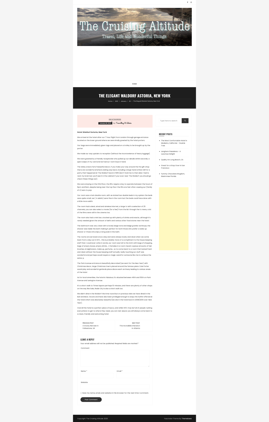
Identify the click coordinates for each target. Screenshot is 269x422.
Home (134, 84)
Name (84, 371)
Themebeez (187, 418)
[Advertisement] (134, 61)
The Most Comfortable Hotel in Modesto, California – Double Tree (174, 143)
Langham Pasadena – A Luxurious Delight (171, 152)
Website (84, 382)
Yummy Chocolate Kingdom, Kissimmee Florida (173, 175)
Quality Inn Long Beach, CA (172, 159)
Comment (85, 348)
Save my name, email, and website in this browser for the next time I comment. (115, 393)
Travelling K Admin (123, 123)
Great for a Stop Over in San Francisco (173, 166)
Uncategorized (115, 119)
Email (120, 371)
